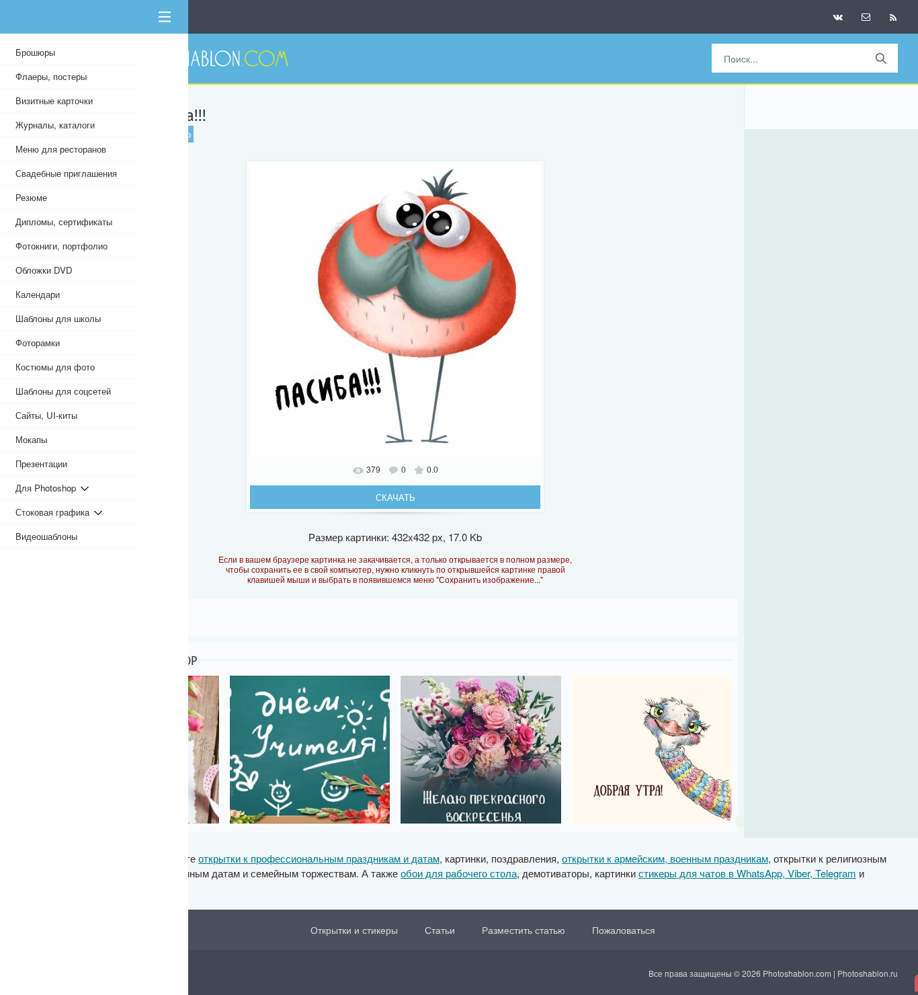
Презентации (41, 463)
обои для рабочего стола (459, 873)
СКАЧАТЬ (395, 497)
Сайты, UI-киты (46, 415)
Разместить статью (523, 930)
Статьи (440, 930)
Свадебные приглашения (66, 173)
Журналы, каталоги (55, 124)
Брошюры (35, 52)
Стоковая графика (54, 512)
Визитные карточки (54, 100)
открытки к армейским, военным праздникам (665, 858)
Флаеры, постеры (51, 76)
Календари (37, 294)
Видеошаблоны (46, 536)
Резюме (31, 197)
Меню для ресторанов (60, 149)
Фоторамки (37, 342)
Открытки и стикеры (354, 930)
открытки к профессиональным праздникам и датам (319, 858)
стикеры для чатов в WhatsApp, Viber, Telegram (747, 873)
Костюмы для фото (55, 366)
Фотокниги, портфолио (61, 245)
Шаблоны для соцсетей (63, 391)
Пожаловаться (623, 930)
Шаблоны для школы (58, 318)
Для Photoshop (48, 487)
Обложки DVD (44, 270)
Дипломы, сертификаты (63, 221)
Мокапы (31, 439)
